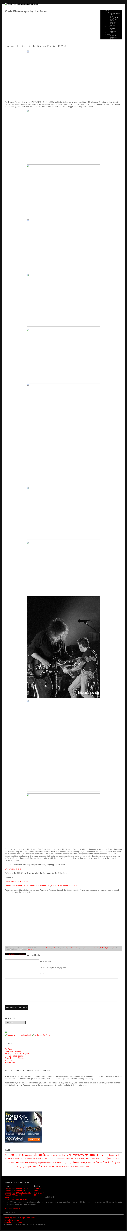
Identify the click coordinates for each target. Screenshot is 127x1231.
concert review (26, 1158)
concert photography (110, 1155)
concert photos (12, 1158)
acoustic (29, 1155)
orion (118, 1163)
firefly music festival (63, 1159)
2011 (66, 948)
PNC (26, 1167)
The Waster (9, 1049)
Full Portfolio (114, 35)
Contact (107, 27)
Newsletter (113, 31)
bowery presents (78, 1154)
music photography (67, 1162)
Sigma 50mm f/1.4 (12, 1197)
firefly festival (52, 1159)
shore (47, 1167)
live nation (24, 1163)
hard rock (74, 1159)
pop (30, 1166)
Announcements (115, 13)
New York (97, 948)
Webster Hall (72, 1167)
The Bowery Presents (13, 1051)
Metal (47, 1163)
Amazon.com (10, 1062)
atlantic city (49, 1155)
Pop (111, 16)
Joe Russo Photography (14, 1056)
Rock (114, 948)
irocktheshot (103, 1159)
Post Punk (54, 948)
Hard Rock (113, 22)
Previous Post (10, 954)
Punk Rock (113, 19)
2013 (20, 1155)
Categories (108, 12)
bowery (65, 1155)
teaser (52, 1166)
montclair (52, 1163)
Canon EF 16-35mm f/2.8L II (16, 886)
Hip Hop (112, 25)
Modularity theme (10, 1218)
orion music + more (10, 1167)
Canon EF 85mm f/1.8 (13, 1195)
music (59, 1163)
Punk (35, 1166)
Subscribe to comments (12, 1222)
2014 (25, 1155)
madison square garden (37, 1163)
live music (86, 948)
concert (81, 948)
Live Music (113, 37)
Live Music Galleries (13, 869)
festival (44, 1158)
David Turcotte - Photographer (17, 1058)
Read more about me (11, 1208)
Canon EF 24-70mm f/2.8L (39, 886)
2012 (13, 1155)
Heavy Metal (114, 18)
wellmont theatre (82, 1167)
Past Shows (113, 38)
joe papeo (113, 1158)
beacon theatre (76, 948)
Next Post (21, 954)
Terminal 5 (62, 1166)
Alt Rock (112, 15)
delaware (36, 1159)
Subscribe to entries (11, 1220)
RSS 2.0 (30, 949)
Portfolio (108, 34)
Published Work (109, 33)
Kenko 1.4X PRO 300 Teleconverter (19, 1199)
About (112, 30)
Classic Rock (114, 21)
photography (20, 1167)
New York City (103, 948)
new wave (91, 948)
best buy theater (57, 1155)
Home (107, 10)
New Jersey (80, 1162)
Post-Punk (109, 948)
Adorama (8, 1060)
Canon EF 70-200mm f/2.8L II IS (64, 886)
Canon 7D (24, 881)
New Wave (48, 948)
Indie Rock (113, 24)
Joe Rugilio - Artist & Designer (17, 1054)
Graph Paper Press (27, 1218)
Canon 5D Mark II (12, 881)
